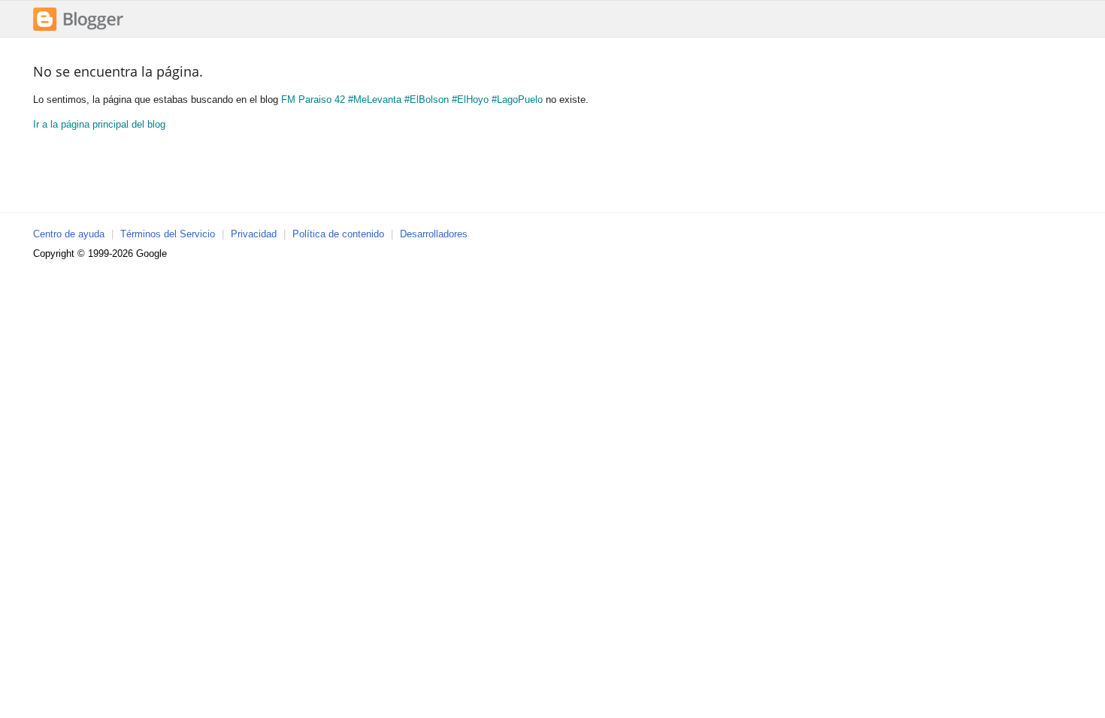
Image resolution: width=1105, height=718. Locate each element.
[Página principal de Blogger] (78, 29)
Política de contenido (338, 234)
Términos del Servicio (167, 234)
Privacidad (254, 234)
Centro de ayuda (68, 234)
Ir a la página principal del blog (99, 124)
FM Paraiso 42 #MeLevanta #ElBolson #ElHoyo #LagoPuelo (412, 99)
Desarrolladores (434, 234)
